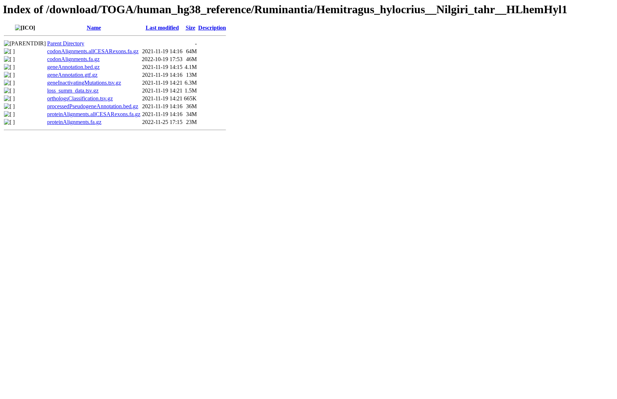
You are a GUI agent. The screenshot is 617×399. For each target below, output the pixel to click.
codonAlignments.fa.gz (73, 59)
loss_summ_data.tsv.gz (73, 91)
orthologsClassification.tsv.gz (80, 98)
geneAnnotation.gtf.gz (72, 75)
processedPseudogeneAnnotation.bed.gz (92, 106)
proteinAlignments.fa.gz (74, 122)
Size (190, 28)
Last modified (162, 28)
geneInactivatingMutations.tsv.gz (84, 83)
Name (94, 28)
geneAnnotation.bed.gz (73, 67)
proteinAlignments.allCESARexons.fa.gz (93, 114)
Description (212, 28)
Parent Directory (65, 43)
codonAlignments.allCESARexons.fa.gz (93, 51)
